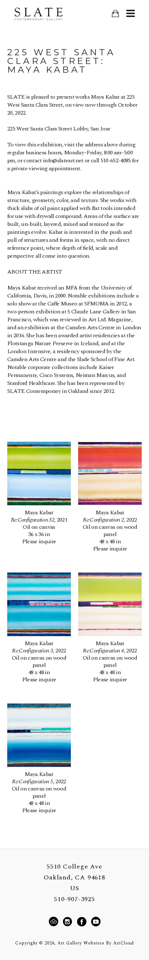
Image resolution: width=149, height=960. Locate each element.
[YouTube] (95, 921)
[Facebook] (83, 921)
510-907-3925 (74, 899)
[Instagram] (68, 921)
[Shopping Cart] (115, 13)
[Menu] (130, 13)
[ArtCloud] (54, 921)
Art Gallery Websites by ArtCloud (96, 943)
